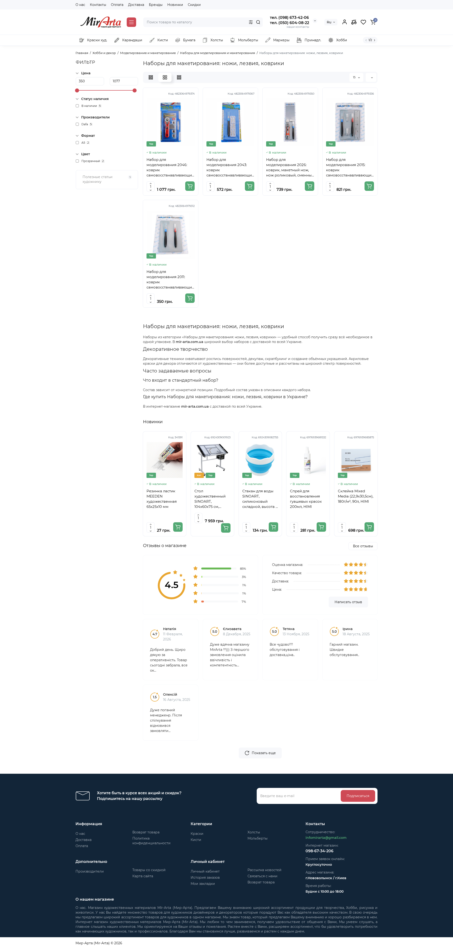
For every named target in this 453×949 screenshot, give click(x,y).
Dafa (87, 124)
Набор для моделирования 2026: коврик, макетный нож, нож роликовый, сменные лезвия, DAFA (290, 167)
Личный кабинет (205, 871)
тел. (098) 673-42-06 (289, 17)
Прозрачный (93, 161)
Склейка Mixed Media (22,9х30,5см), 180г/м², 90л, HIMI (355, 496)
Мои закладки (203, 884)
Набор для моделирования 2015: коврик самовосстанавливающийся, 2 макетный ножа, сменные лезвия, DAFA (350, 167)
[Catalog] (131, 22)
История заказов (205, 877)
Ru (329, 22)
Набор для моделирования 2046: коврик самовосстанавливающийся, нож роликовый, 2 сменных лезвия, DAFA (171, 167)
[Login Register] (344, 22)
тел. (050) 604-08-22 (289, 23)
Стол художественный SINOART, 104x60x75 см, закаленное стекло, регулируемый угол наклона (212, 499)
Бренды (156, 5)
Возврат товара (145, 832)
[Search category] (251, 22)
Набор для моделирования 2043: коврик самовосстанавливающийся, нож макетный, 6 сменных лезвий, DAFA (230, 167)
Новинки (175, 5)
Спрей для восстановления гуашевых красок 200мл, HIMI (306, 499)
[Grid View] (165, 77)
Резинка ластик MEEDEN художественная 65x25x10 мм (162, 499)
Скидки (194, 5)
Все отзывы (363, 546)
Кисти (196, 840)
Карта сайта (142, 876)
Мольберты (257, 838)
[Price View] (179, 77)
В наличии (91, 106)
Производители (90, 871)
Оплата (117, 5)
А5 (85, 142)
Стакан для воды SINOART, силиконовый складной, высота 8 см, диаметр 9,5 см (260, 499)
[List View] (150, 77)
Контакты (98, 5)
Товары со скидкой (149, 870)
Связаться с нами (262, 876)
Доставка (136, 5)
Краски (197, 834)
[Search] (258, 22)
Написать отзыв (348, 602)
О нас (80, 5)
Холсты (253, 832)
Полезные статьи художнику (107, 179)
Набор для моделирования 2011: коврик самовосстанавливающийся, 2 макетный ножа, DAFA (171, 279)
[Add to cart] (190, 186)
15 (354, 77)
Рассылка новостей (264, 870)
